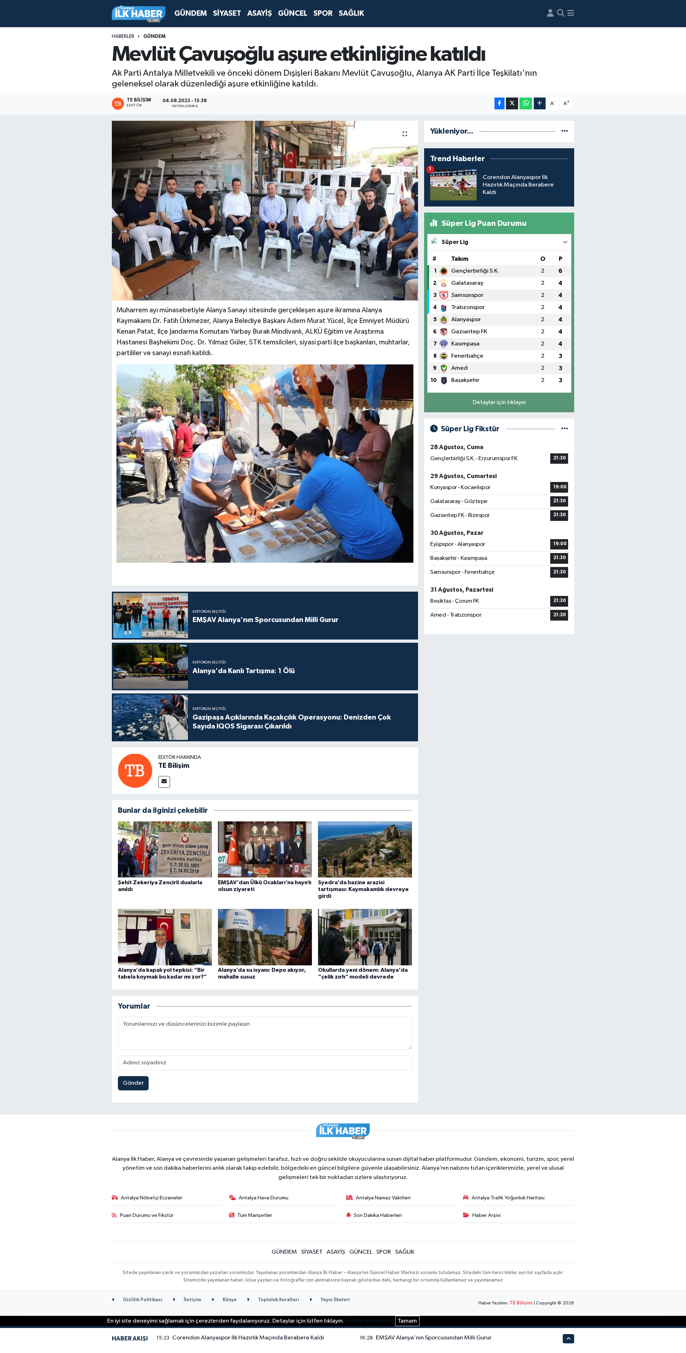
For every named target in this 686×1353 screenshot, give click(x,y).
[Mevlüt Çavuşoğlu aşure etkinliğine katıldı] (265, 210)
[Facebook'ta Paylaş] (499, 103)
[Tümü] (564, 131)
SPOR (323, 13)
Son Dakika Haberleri (378, 1215)
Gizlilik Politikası (142, 1300)
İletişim (192, 1300)
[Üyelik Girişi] (550, 13)
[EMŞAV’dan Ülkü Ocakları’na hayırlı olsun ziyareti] (265, 849)
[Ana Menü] (570, 13)
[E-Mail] (164, 782)
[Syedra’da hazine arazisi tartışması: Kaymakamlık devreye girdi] (365, 849)
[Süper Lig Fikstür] (564, 429)
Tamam (407, 1321)
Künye (229, 1300)
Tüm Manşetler (254, 1215)
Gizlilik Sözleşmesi (369, 1321)
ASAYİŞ (259, 13)
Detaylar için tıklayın (499, 402)
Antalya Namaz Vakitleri (383, 1197)
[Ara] (561, 13)
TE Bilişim (173, 765)
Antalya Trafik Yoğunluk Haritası (508, 1197)
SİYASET (227, 13)
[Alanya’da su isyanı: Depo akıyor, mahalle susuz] (265, 937)
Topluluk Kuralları (278, 1300)
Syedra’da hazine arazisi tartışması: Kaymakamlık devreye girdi (363, 889)
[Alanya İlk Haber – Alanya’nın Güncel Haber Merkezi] (138, 13)
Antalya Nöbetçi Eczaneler (152, 1197)
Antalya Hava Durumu (263, 1197)
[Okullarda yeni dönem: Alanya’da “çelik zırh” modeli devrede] (365, 937)
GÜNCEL (292, 13)
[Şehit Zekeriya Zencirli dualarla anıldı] (165, 849)
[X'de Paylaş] (512, 103)
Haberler (123, 36)
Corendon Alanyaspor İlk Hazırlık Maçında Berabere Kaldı (248, 1338)
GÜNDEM (190, 13)
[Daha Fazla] (540, 103)
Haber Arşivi (486, 1215)
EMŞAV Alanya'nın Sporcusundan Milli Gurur (434, 1338)
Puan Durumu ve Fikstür (147, 1215)
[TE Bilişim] (135, 770)
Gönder (133, 1083)
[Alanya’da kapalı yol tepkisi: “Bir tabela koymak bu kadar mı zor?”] (165, 937)
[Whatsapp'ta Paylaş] (526, 103)
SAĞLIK (351, 13)
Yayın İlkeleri (334, 1300)
